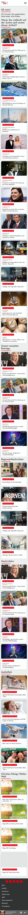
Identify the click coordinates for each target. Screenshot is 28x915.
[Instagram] (14, 881)
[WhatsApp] (7, 881)
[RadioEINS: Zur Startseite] (12, 2)
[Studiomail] (17, 881)
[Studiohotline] (21, 881)
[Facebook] (10, 881)
